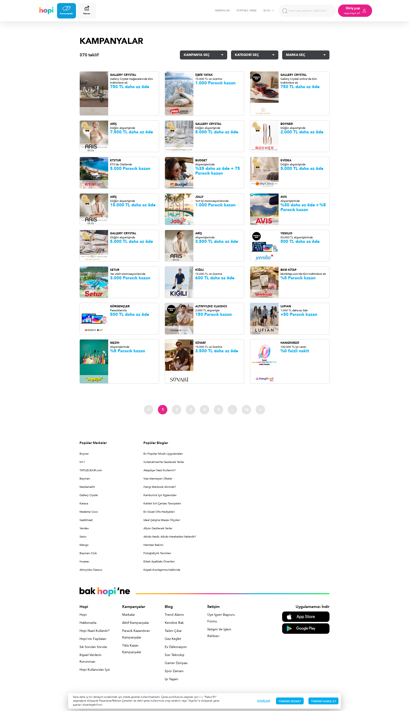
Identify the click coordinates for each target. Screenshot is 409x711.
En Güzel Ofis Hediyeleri (159, 512)
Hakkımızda (88, 622)
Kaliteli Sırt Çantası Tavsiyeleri (162, 503)
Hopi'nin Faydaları (93, 639)
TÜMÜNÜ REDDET (290, 701)
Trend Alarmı (174, 614)
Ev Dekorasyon (176, 647)
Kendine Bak (174, 622)
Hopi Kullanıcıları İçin (95, 669)
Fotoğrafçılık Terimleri (157, 553)
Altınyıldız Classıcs (91, 570)
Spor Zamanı (174, 671)
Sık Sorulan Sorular (93, 647)
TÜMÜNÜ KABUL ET (323, 701)
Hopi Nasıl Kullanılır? (95, 631)
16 (246, 409)
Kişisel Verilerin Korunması (91, 658)
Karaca (84, 503)
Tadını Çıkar (173, 631)
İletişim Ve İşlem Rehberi (219, 632)
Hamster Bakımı (153, 545)
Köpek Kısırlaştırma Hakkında (161, 570)
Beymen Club (88, 553)
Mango (84, 545)
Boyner (84, 454)
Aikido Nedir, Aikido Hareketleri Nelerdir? (169, 537)
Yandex (84, 528)
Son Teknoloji (174, 655)
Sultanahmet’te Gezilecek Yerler (163, 462)
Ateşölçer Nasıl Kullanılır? (159, 470)
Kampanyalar (66, 13)
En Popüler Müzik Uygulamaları (163, 454)
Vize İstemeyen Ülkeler (157, 478)
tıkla (200, 697)
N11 (82, 462)
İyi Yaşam (171, 679)
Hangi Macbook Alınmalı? (159, 487)
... (232, 409)
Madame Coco (89, 512)
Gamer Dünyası (176, 663)
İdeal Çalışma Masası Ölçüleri (161, 520)
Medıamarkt (87, 487)
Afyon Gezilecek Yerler (157, 528)
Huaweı (84, 561)
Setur (83, 537)
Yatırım (86, 13)
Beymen (85, 478)
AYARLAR (263, 701)
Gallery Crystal (89, 495)
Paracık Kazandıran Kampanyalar (136, 634)
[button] (203, 54)
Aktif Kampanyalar (135, 622)
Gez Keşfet (173, 639)
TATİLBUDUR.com (91, 470)
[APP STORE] (305, 616)
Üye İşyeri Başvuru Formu (221, 618)
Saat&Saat (86, 520)
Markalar (128, 614)
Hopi (83, 614)
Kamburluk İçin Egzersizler (160, 495)
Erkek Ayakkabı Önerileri (159, 561)
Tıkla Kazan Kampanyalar (131, 648)
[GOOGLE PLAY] (305, 628)
